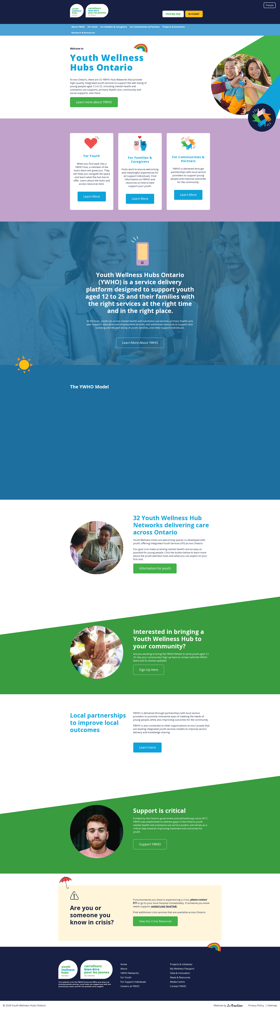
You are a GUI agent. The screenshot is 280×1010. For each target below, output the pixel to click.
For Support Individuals (133, 981)
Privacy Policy (256, 1005)
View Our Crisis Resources (155, 921)
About (123, 968)
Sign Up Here (148, 670)
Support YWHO (150, 844)
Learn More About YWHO (140, 343)
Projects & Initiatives (174, 26)
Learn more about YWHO (94, 102)
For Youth (93, 26)
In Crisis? (194, 13)
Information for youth (155, 568)
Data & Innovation (180, 973)
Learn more (147, 747)
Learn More (91, 196)
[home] (89, 16)
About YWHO (78, 26)
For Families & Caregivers (113, 26)
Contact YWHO (178, 986)
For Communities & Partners (145, 26)
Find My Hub (173, 13)
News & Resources (180, 977)
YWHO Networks (129, 973)
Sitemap (272, 1005)
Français (270, 5)
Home (123, 964)
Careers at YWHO (129, 986)
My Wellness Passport (182, 968)
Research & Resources (83, 32)
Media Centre (177, 981)
